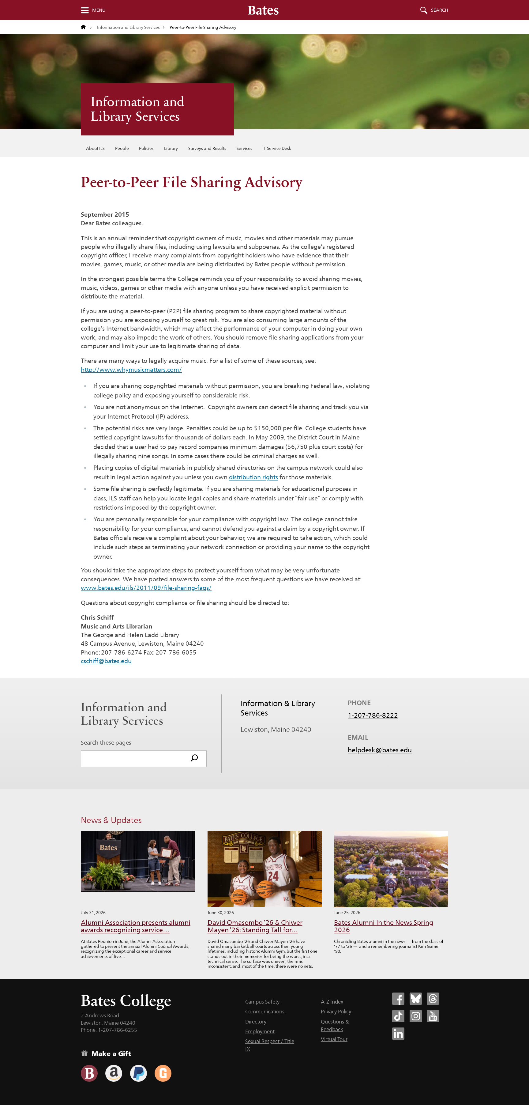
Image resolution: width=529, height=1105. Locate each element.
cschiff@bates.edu (106, 661)
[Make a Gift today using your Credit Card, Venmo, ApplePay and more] (89, 1073)
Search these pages (106, 742)
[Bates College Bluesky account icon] (416, 999)
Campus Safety (262, 1002)
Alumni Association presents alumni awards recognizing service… (135, 926)
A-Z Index (332, 1002)
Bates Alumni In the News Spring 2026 (383, 926)
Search (439, 10)
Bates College (126, 1000)
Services (244, 148)
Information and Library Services (128, 27)
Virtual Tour (334, 1039)
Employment (260, 1031)
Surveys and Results (207, 148)
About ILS (95, 148)
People (122, 148)
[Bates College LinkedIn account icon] (398, 1033)
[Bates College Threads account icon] (433, 999)
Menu (99, 10)
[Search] (194, 758)
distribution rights (253, 477)
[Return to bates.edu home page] (86, 27)
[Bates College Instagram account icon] (416, 1016)
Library (171, 148)
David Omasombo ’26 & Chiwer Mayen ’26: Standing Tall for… (255, 926)
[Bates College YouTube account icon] (433, 1016)
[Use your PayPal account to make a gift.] (138, 1073)
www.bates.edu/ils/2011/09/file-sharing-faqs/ (146, 587)
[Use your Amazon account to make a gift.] (113, 1073)
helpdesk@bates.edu (380, 750)
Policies (146, 148)
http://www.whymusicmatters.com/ (131, 369)
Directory (255, 1022)
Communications (264, 1011)
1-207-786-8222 (373, 715)
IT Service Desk (276, 148)
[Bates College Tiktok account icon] (398, 1016)
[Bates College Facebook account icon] (398, 999)
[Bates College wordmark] (263, 10)
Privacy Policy (336, 1011)
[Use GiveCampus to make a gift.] (163, 1073)
